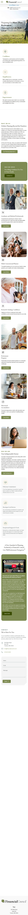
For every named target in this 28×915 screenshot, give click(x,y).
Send (6, 681)
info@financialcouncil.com (14, 7)
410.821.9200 (15, 9)
